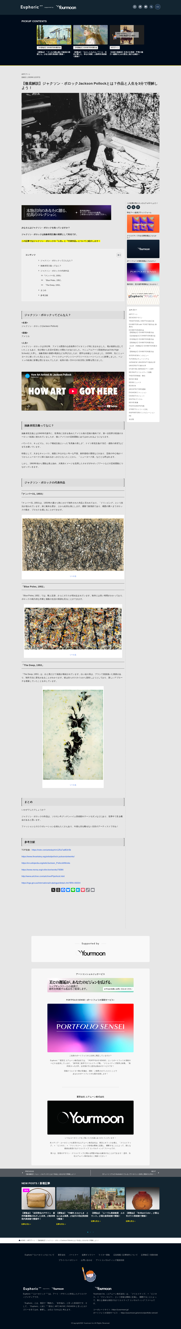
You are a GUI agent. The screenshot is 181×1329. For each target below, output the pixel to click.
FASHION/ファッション (138, 392)
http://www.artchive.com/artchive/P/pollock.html (43, 876)
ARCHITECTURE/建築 (137, 389)
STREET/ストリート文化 (138, 409)
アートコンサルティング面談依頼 (110, 1260)
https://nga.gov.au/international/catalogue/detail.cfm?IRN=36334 (51, 883)
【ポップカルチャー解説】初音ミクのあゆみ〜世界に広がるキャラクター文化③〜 (142, 1216)
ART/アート (26, 74)
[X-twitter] (133, 207)
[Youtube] (129, 207)
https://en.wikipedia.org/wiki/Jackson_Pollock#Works (46, 863)
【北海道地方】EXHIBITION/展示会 (142, 336)
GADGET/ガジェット (137, 396)
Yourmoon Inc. (89, 1323)
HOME (23, 1240)
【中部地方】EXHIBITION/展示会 (141, 339)
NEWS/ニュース (135, 382)
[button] (23, 1208)
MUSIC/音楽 (133, 379)
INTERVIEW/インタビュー (139, 355)
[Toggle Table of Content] (117, 255)
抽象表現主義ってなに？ (51, 266)
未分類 (131, 419)
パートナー (73, 1255)
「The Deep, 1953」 (53, 285)
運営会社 (61, 1255)
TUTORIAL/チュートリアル (139, 359)
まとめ (43, 290)
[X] (53, 890)
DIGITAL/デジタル (135, 399)
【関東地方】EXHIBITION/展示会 (141, 351)
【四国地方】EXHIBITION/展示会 (141, 342)
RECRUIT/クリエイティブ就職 (140, 372)
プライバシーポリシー (68, 1260)
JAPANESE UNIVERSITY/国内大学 (142, 362)
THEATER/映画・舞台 (137, 376)
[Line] (73, 890)
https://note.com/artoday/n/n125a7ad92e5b (51, 850)
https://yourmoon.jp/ (120, 1310)
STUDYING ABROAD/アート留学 (141, 369)
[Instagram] (138, 207)
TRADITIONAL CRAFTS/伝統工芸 (141, 321)
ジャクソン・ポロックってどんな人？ (57, 261)
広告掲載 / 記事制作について (125, 1255)
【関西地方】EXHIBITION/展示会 (141, 332)
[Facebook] (63, 890)
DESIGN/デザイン (135, 318)
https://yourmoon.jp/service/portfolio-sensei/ (139, 1313)
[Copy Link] (87, 890)
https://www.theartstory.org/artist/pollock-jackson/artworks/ (48, 856)
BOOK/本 (132, 386)
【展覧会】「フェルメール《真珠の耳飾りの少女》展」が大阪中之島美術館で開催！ (108, 1216)
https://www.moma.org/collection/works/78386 (42, 870)
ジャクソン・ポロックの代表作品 (55, 271)
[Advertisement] (73, 914)
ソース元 (73, 576)
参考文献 (44, 295)
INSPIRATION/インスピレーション (142, 413)
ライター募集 (104, 1255)
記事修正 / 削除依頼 (149, 1255)
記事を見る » (26, 1221)
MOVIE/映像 (133, 402)
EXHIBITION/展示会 (136, 330)
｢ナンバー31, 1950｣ (52, 276)
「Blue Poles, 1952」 (53, 280)
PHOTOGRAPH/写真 (136, 406)
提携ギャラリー (88, 1255)
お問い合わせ (86, 1260)
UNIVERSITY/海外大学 (137, 366)
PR (130, 416)
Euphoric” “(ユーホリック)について (39, 1255)
